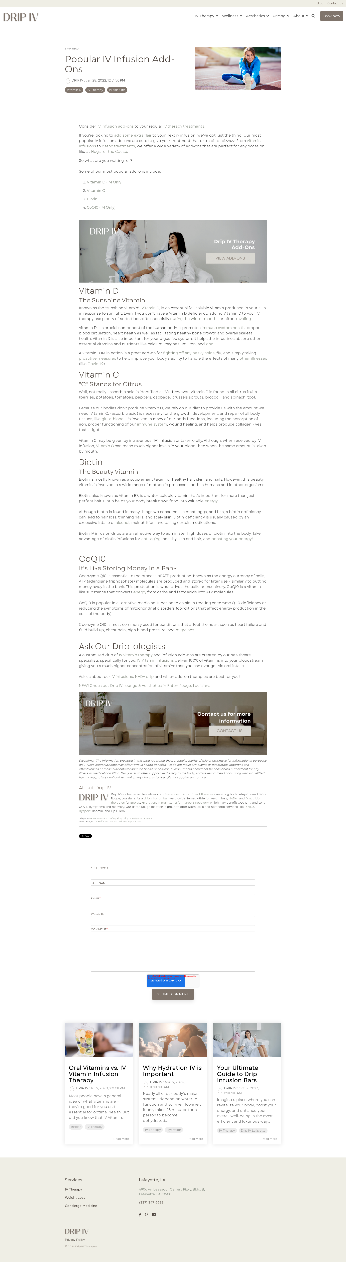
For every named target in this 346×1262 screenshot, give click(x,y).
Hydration (149, 803)
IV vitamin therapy (136, 655)
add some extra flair (133, 135)
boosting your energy (231, 538)
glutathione (113, 419)
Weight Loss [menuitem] (75, 1198)
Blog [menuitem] (320, 3)
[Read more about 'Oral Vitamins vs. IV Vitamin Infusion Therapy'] (99, 1040)
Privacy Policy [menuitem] (75, 1240)
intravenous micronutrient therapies (189, 794)
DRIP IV (77, 80)
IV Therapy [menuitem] (73, 1189)
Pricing (280, 16)
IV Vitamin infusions (155, 660)
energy (211, 501)
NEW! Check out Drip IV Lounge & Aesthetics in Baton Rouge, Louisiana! (145, 685)
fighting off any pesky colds (189, 353)
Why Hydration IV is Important (172, 1071)
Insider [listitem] (76, 1127)
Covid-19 (96, 363)
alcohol (122, 522)
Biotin (92, 199)
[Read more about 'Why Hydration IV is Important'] (173, 1040)
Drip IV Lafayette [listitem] (253, 1130)
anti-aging (151, 538)
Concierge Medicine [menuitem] (81, 1206)
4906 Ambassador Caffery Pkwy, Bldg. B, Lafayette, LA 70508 (121, 818)
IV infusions (122, 676)
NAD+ (233, 798)
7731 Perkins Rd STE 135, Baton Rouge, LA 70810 (118, 821)
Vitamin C (96, 190)
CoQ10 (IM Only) (101, 207)
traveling (242, 318)
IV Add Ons (117, 90)
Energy (135, 803)
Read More (121, 1138)
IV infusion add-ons (115, 126)
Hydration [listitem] (174, 1130)
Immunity (164, 803)
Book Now (331, 16)
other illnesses (253, 358)
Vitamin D (74, 90)
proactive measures (97, 358)
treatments (193, 126)
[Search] (313, 16)
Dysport (85, 811)
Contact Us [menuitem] (335, 3)
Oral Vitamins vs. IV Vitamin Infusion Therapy (97, 1074)
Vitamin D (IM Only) (105, 182)
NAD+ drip (144, 676)
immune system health (223, 327)
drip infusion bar (156, 798)
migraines (185, 630)
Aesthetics (256, 16)
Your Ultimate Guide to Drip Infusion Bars (237, 1074)
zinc (209, 344)
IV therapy (172, 126)
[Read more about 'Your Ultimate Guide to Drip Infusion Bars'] (247, 1040)
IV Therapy (95, 90)
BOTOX (249, 807)
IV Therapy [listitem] (95, 1127)
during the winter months (194, 318)
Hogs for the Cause (109, 151)
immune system (152, 424)
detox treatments (118, 146)
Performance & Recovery (190, 803)
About (299, 16)
